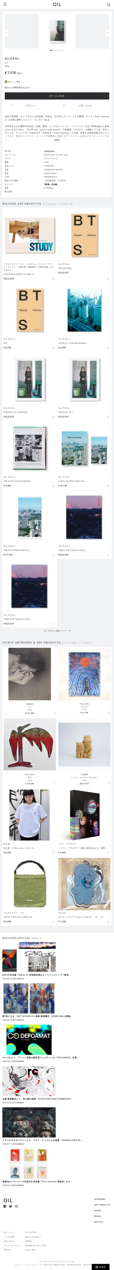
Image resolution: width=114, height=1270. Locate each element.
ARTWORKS (100, 1199)
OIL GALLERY (31, 1232)
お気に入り (31, 105)
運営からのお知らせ (33, 1237)
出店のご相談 (30, 1250)
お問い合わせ (9, 1241)
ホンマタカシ (12, 58)
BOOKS (97, 1216)
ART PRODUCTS (102, 1205)
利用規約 (28, 1241)
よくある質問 (9, 1237)
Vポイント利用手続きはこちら (17, 87)
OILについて (9, 1232)
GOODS (97, 1210)
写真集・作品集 (50, 184)
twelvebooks (49, 151)
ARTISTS (98, 1222)
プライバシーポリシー (12, 1245)
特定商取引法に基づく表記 (35, 1245)
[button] (107, 33)
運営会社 (7, 1250)
